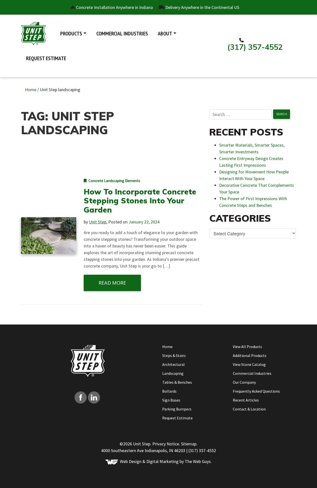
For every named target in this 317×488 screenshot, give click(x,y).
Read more (112, 282)
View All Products (247, 346)
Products (71, 33)
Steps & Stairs (174, 355)
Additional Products (249, 355)
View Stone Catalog (249, 364)
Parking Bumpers (176, 409)
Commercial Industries (122, 33)
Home (30, 89)
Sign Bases (171, 400)
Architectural (173, 364)
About (165, 33)
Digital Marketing (162, 461)
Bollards (169, 391)
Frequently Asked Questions (256, 391)
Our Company (244, 382)
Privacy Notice (165, 444)
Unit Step (97, 222)
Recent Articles (246, 400)
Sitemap (188, 444)
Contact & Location (249, 409)
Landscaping (173, 373)
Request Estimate (46, 58)
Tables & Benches (177, 382)
